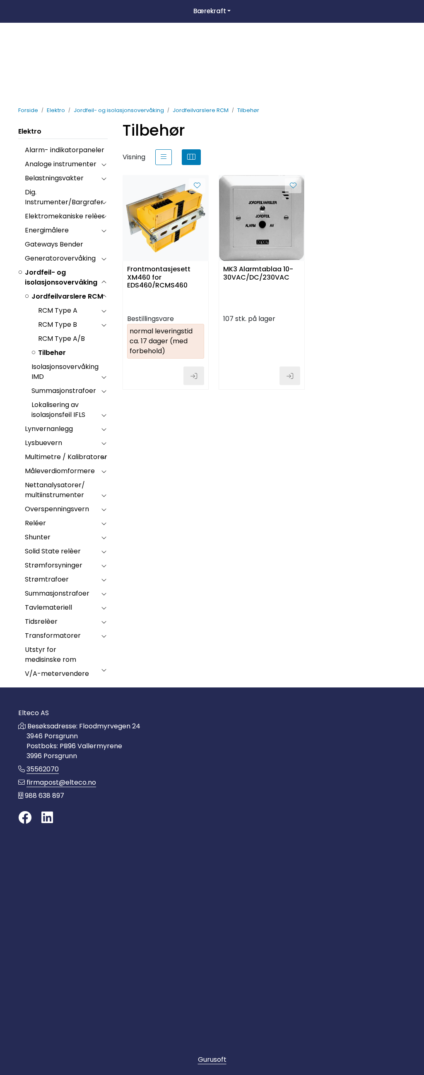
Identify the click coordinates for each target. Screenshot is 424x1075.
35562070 (42, 769)
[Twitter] (24, 818)
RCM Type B (57, 324)
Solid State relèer (53, 551)
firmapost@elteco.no (61, 782)
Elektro (29, 131)
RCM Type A (57, 310)
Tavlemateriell (48, 607)
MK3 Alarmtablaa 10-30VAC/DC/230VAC (258, 273)
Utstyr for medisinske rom (50, 654)
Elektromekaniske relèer (65, 216)
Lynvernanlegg (49, 428)
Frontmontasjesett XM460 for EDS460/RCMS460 (158, 276)
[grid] (191, 157)
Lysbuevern (43, 443)
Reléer (35, 523)
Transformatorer (53, 635)
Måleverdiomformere (60, 471)
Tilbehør (52, 352)
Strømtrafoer (47, 579)
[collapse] (104, 164)
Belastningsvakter (54, 178)
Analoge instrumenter (60, 164)
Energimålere (47, 230)
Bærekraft (209, 11)
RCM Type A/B (61, 338)
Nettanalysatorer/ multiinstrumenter (55, 490)
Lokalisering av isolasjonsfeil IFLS (58, 409)
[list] (163, 157)
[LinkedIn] (47, 818)
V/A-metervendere (57, 673)
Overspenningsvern (57, 509)
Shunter (38, 537)
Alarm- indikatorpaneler (64, 150)
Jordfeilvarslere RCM (67, 296)
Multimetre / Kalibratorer (66, 457)
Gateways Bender (54, 244)
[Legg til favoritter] (197, 185)
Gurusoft (212, 1059)
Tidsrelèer (41, 621)
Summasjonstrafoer (63, 390)
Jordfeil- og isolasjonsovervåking (61, 277)
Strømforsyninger (53, 565)
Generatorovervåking (60, 258)
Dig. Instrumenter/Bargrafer (64, 197)
